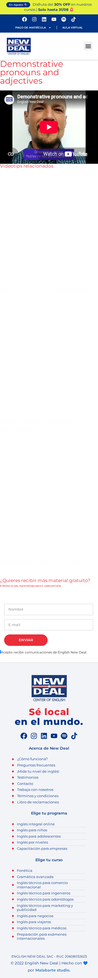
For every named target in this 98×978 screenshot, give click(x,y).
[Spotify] (64, 19)
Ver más (9, 302)
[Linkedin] (44, 19)
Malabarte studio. (52, 970)
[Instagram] (34, 19)
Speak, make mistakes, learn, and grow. (46, 425)
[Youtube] (54, 19)
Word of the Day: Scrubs (39, 562)
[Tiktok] (73, 19)
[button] (88, 46)
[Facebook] (24, 19)
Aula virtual (72, 27)
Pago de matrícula (30, 27)
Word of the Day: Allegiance (45, 289)
